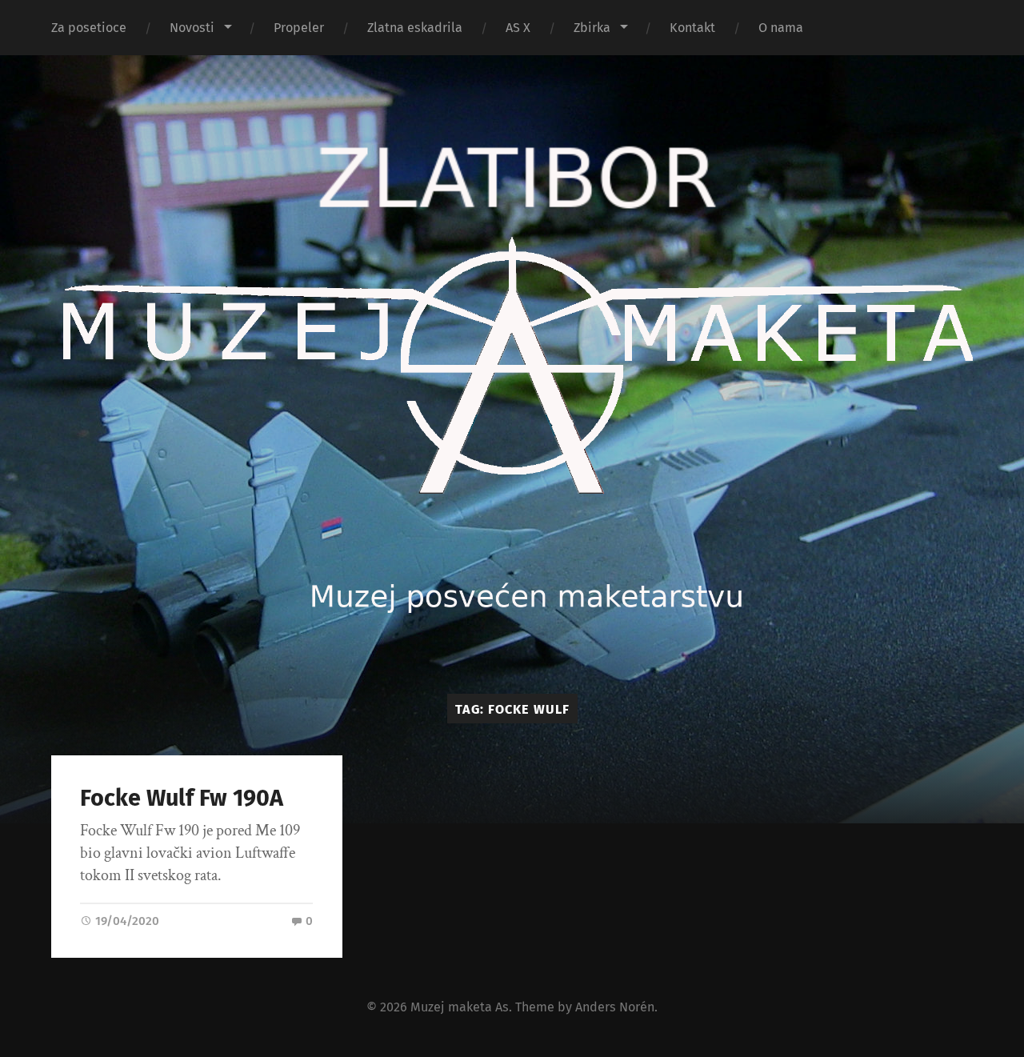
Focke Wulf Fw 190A (181, 798)
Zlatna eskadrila (414, 27)
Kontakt (692, 27)
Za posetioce (88, 27)
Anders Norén (614, 1007)
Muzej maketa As (459, 1007)
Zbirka (592, 27)
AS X (518, 27)
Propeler (299, 27)
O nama (780, 27)
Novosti (192, 27)
